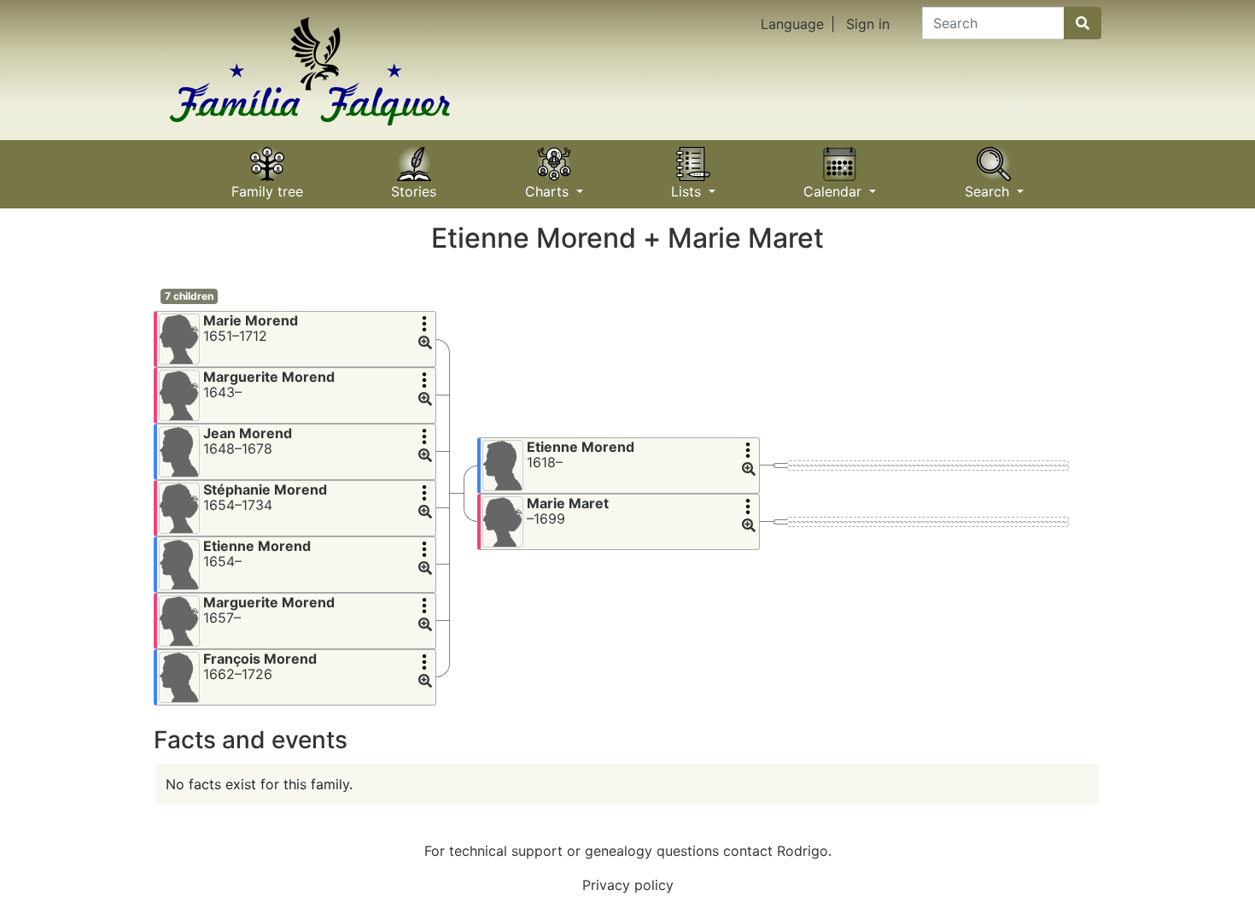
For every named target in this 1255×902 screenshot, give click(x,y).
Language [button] (792, 23)
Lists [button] (688, 185)
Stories (413, 185)
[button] (425, 343)
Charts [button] (549, 185)
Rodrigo (802, 850)
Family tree (267, 185)
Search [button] (989, 185)
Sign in (868, 23)
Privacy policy (628, 884)
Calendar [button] (834, 185)
